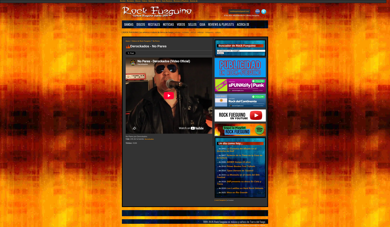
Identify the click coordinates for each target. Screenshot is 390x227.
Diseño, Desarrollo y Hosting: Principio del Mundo (246, 225)
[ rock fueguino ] (221, 200)
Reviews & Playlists (181, 1)
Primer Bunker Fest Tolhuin (241, 166)
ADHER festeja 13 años (239, 162)
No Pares (156, 41)
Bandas (123, 1)
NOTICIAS (168, 24)
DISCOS (140, 24)
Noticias (152, 1)
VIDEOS (181, 24)
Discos (138, 1)
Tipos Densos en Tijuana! (240, 170)
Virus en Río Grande (237, 192)
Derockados (149, 139)
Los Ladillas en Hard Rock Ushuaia (245, 188)
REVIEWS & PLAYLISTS (221, 24)
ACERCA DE (243, 24)
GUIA (202, 24)
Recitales (130, 1)
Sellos (158, 1)
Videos (144, 1)
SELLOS (192, 24)
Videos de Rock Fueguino (141, 41)
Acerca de (194, 1)
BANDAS (128, 24)
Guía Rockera (167, 1)
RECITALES (154, 24)
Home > (129, 41)
